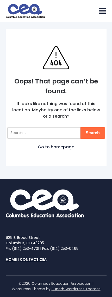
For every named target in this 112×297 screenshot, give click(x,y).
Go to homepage (56, 147)
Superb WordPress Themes (76, 289)
